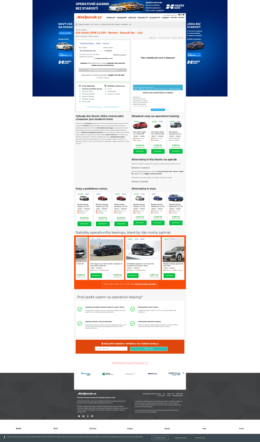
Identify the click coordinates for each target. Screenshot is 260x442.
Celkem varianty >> (121, 54)
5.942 (146, 173)
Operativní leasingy (112, 410)
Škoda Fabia (144, 181)
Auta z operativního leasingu (86, 410)
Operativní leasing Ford (90, 408)
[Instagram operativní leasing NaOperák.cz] (181, 15)
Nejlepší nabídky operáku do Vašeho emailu (131, 344)
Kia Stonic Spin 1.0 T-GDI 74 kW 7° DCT (157, 134)
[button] (183, 374)
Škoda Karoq (135, 181)
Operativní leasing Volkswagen (86, 406)
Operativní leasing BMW (106, 408)
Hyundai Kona (145, 167)
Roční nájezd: (83, 47)
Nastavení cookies (180, 437)
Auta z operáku (101, 410)
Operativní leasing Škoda (104, 406)
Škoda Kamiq (136, 167)
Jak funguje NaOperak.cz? (111, 107)
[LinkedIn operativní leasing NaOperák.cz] (183, 15)
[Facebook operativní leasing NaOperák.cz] (179, 15)
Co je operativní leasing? (94, 107)
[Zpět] (77, 24)
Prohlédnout (140, 151)
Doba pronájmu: (108, 47)
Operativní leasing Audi (121, 408)
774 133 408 (119, 75)
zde (141, 436)
